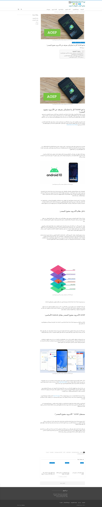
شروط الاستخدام (67, 502)
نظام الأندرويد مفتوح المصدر (80, 453)
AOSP (64, 452)
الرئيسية (82, 9)
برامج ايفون (67, 462)
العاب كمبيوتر (67, 9)
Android (81, 452)
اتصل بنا (61, 502)
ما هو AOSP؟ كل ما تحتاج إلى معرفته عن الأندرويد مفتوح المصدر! (71, 53)
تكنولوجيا (82, 462)
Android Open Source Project (72, 124)
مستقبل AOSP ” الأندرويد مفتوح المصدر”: (76, 57)
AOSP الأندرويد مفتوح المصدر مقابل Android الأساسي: (73, 55)
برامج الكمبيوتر (76, 9)
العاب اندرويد (54, 9)
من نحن (79, 502)
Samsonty (23, 505)
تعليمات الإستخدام (35, 20)
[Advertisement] (62, 67)
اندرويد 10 (47, 452)
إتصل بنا (37, 23)
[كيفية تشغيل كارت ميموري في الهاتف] (77, 467)
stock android (51, 452)
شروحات (48, 9)
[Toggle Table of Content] (82, 51)
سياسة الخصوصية (35, 18)
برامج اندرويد (60, 9)
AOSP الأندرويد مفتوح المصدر (58, 452)
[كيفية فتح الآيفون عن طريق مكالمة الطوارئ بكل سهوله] (62, 467)
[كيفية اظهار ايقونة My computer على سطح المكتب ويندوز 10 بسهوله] (48, 467)
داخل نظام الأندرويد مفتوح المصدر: (77, 54)
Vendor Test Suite (56, 395)
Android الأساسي (68, 452)
